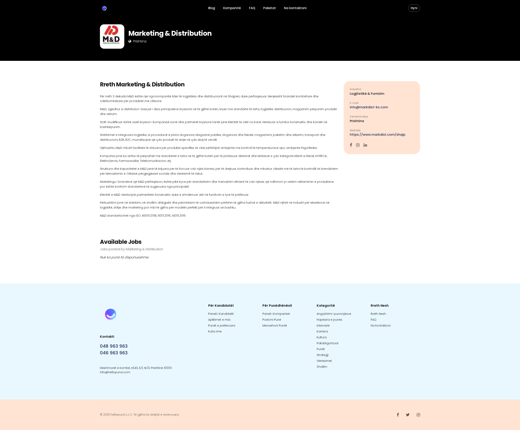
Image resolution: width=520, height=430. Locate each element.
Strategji (322, 355)
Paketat (269, 8)
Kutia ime (215, 331)
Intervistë (323, 326)
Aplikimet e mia (219, 320)
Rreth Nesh (378, 314)
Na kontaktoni (295, 8)
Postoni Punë (271, 320)
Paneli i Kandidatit (221, 314)
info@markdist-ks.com (369, 107)
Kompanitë (232, 8)
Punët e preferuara (221, 326)
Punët (321, 349)
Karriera (322, 331)
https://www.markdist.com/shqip (377, 134)
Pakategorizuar (328, 343)
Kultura (322, 337)
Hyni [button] (414, 8)
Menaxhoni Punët (274, 326)
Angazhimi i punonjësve (334, 314)
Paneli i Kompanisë (276, 314)
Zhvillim (322, 367)
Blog (211, 8)
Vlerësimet (324, 361)
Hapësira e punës (329, 320)
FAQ (252, 8)
